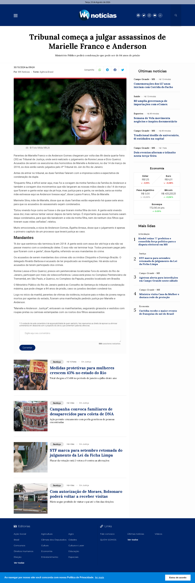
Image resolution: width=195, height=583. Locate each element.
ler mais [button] (99, 577)
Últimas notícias (152, 71)
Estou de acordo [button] (177, 577)
